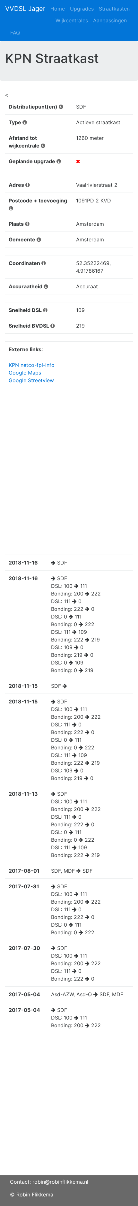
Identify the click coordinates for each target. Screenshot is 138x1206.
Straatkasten (114, 8)
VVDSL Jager (25, 8)
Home (57, 8)
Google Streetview (31, 380)
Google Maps (25, 372)
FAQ (15, 32)
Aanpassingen (110, 20)
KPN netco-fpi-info (32, 365)
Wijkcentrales (72, 20)
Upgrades (82, 8)
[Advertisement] (69, 1106)
